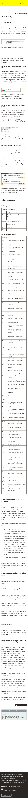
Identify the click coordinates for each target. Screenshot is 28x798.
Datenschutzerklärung (17, 782)
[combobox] (20, 3)
